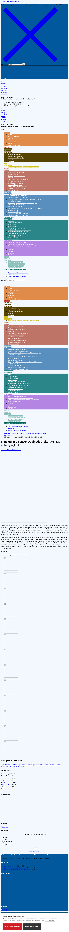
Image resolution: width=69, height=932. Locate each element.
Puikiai (5, 837)
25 (4, 787)
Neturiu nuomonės (9, 843)
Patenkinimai (7, 841)
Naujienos (17, 450)
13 (8, 782)
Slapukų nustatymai (31, 926)
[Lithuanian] (59, 81)
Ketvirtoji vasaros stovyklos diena (15, 869)
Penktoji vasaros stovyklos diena (15, 868)
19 (6, 784)
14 (10, 782)
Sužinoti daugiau (50, 920)
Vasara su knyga (9, 866)
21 (10, 784)
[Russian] (63, 81)
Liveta (3, 450)
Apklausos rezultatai (34, 851)
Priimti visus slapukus (12, 926)
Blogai (5, 845)
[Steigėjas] (4, 827)
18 (4, 784)
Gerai (5, 839)
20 (8, 784)
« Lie (2, 791)
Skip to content (6, 2)
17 (2, 784)
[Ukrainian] (67, 81)
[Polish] (65, 81)
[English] (61, 81)
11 (4, 782)
